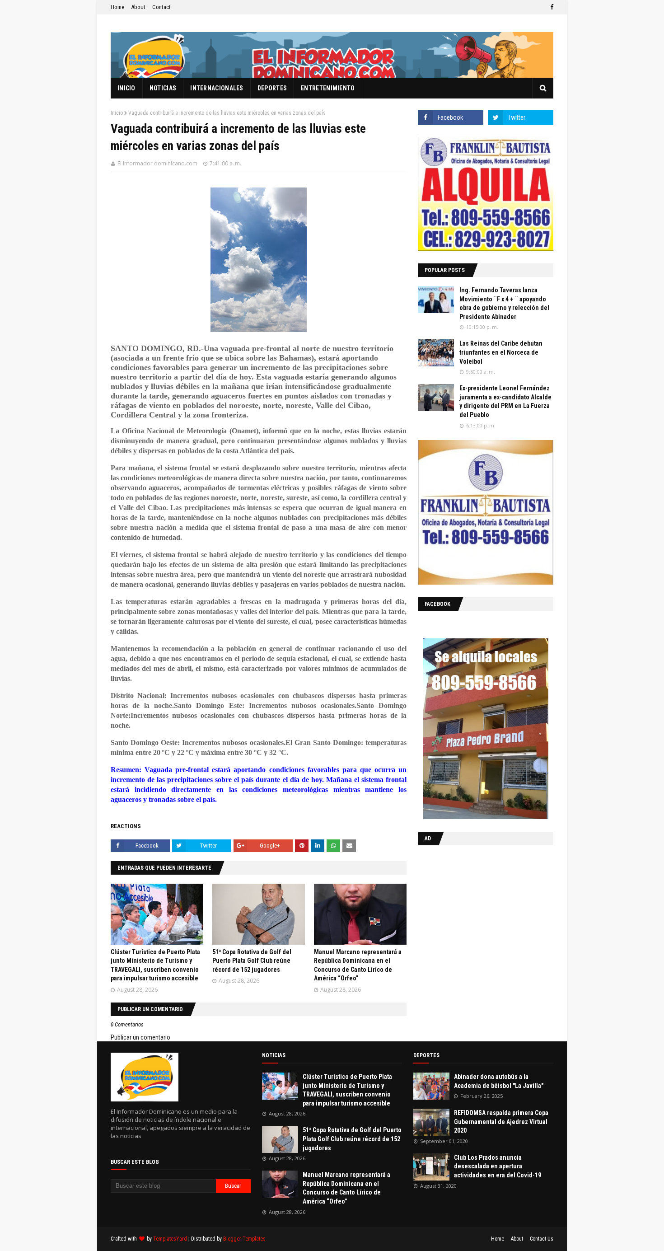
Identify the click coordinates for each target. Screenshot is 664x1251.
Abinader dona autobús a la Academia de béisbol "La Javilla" (498, 1081)
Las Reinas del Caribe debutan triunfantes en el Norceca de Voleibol (500, 352)
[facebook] (550, 7)
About (138, 7)
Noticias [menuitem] (163, 88)
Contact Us (541, 1239)
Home (117, 7)
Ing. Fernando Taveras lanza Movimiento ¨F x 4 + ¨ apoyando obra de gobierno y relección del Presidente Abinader (504, 303)
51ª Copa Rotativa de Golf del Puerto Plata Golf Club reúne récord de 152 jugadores (251, 960)
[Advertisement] (474, 910)
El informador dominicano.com (157, 163)
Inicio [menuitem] (126, 88)
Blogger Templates (244, 1239)
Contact (161, 7)
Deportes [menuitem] (272, 88)
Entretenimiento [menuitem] (328, 88)
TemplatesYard (170, 1239)
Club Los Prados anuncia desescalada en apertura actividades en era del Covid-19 (497, 1166)
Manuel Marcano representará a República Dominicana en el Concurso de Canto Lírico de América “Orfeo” (346, 1188)
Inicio (117, 113)
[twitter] (520, 117)
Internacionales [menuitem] (216, 88)
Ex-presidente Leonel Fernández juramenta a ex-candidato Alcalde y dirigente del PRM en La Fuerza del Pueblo (505, 401)
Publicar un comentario (140, 1037)
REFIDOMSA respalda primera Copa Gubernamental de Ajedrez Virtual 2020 (501, 1121)
